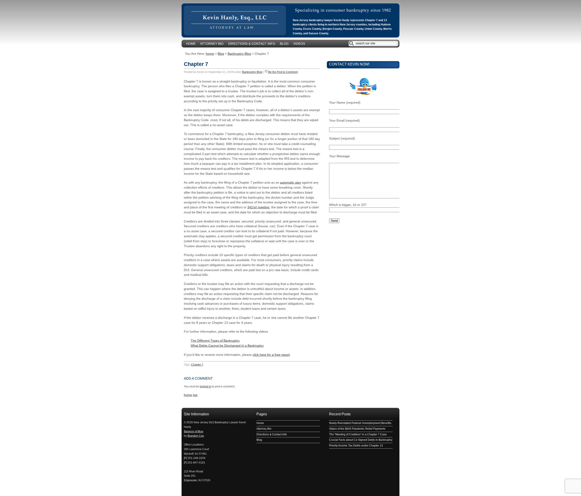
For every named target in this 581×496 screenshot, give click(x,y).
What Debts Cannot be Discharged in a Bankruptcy (227, 345)
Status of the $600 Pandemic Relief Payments (357, 428)
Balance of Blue (193, 431)
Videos (299, 43)
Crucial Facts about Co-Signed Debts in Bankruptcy (360, 439)
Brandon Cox (195, 435)
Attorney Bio (212, 43)
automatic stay (290, 182)
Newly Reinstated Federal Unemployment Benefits (360, 423)
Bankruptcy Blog (239, 53)
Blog (284, 43)
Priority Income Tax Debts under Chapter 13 (356, 445)
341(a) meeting (258, 207)
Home (191, 43)
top (195, 395)
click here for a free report (271, 354)
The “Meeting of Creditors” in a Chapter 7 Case (358, 434)
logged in (205, 386)
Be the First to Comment (283, 72)
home (210, 53)
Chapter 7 (196, 64)
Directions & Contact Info (251, 43)
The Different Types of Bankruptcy (215, 340)
